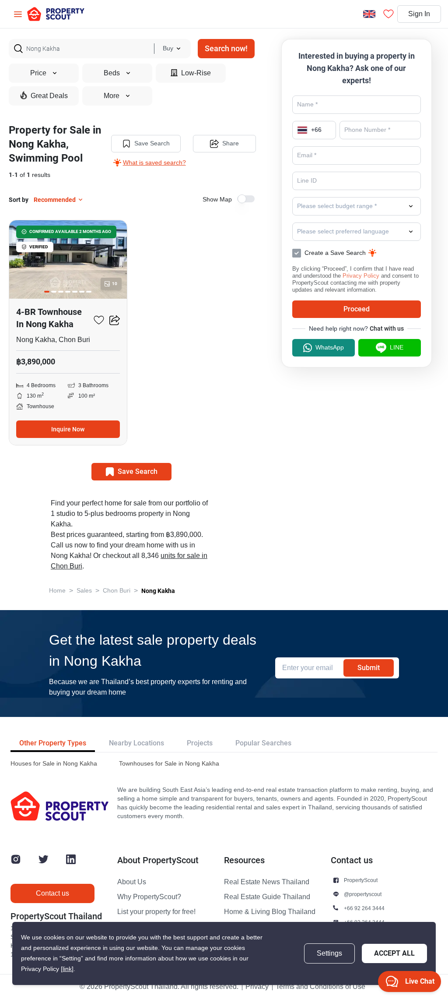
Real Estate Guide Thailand (267, 897)
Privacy (257, 986)
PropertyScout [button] (361, 880)
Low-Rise (196, 73)
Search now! (226, 48)
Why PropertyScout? (149, 897)
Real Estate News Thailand (266, 882)
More (111, 96)
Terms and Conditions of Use (320, 986)
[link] (67, 969)
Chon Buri (116, 590)
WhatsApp (329, 347)
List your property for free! (156, 911)
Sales (84, 590)
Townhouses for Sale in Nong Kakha (169, 763)
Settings (329, 953)
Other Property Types (52, 743)
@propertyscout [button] (363, 894)
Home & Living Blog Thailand (269, 911)
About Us (131, 882)
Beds (112, 73)
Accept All (394, 953)
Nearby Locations (136, 743)
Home (57, 590)
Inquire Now (67, 429)
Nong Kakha (158, 590)
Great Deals (49, 96)
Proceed (356, 309)
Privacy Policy (361, 275)
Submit (368, 668)
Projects (200, 743)
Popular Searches (263, 743)
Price (38, 73)
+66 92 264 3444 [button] (364, 908)
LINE (396, 347)
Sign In (419, 14)
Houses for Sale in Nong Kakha (53, 763)
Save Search (152, 143)
